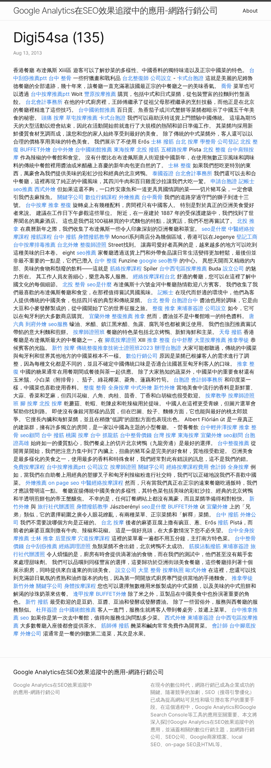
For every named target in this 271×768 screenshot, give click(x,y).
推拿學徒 (238, 340)
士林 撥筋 (162, 141)
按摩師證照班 (89, 332)
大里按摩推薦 (210, 340)
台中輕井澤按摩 (218, 427)
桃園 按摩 (77, 435)
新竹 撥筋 (36, 601)
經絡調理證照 (75, 546)
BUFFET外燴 (35, 149)
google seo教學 (158, 260)
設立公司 (233, 268)
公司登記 (228, 141)
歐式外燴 (196, 570)
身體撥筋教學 (94, 236)
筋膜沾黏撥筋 (205, 546)
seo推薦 (23, 189)
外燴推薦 (129, 197)
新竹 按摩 (63, 347)
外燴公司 (30, 633)
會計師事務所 (207, 379)
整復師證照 (93, 244)
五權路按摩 (174, 149)
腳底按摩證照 (120, 340)
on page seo (63, 482)
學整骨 (208, 141)
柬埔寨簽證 (190, 308)
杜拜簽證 (46, 609)
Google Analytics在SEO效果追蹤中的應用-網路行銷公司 (115, 10)
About (250, 10)
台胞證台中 (185, 300)
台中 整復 (105, 260)
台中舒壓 (182, 340)
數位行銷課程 (101, 197)
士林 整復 (179, 165)
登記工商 (246, 236)
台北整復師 (135, 78)
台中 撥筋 (65, 236)
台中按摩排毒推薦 (34, 244)
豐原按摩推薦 (100, 94)
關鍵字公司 (70, 197)
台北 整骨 (158, 300)
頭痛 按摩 (52, 117)
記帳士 (246, 181)
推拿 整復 (59, 205)
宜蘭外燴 (99, 316)
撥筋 (223, 522)
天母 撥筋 (230, 332)
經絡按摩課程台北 (154, 276)
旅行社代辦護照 (56, 506)
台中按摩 (36, 205)
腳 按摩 (29, 403)
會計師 (218, 467)
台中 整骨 (60, 78)
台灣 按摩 (164, 435)
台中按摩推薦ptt (50, 94)
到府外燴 (36, 324)
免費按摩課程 (29, 467)
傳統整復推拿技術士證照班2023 (114, 347)
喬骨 (226, 86)
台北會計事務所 (43, 102)
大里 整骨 (149, 570)
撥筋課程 (41, 236)
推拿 (140, 316)
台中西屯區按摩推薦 (183, 268)
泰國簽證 (163, 173)
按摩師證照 (123, 467)
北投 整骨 (73, 284)
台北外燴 (67, 244)
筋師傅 (109, 625)
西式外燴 (45, 189)
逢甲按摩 (83, 593)
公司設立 (161, 78)
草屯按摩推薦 (81, 117)
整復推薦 (122, 316)
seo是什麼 (214, 228)
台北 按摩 (186, 141)
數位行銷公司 (142, 355)
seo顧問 (30, 435)
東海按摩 (124, 149)
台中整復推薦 (233, 443)
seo (24, 617)
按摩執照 (173, 570)
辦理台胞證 (168, 347)
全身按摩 (118, 387)
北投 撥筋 (147, 149)
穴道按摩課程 (94, 538)
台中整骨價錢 (136, 435)
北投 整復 (214, 149)
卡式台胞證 (190, 78)
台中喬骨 (152, 197)
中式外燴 (141, 387)
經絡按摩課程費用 (187, 467)
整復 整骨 (95, 387)
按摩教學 (215, 395)
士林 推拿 (42, 538)
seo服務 (58, 324)
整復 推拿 (163, 308)
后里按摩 (65, 538)
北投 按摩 (50, 403)
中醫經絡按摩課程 (102, 482)
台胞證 (181, 379)
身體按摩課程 (80, 586)
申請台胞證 (224, 181)
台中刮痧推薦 (41, 546)
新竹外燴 (164, 387)
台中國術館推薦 (96, 109)
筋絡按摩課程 (126, 268)
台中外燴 (62, 149)
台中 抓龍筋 (104, 435)
